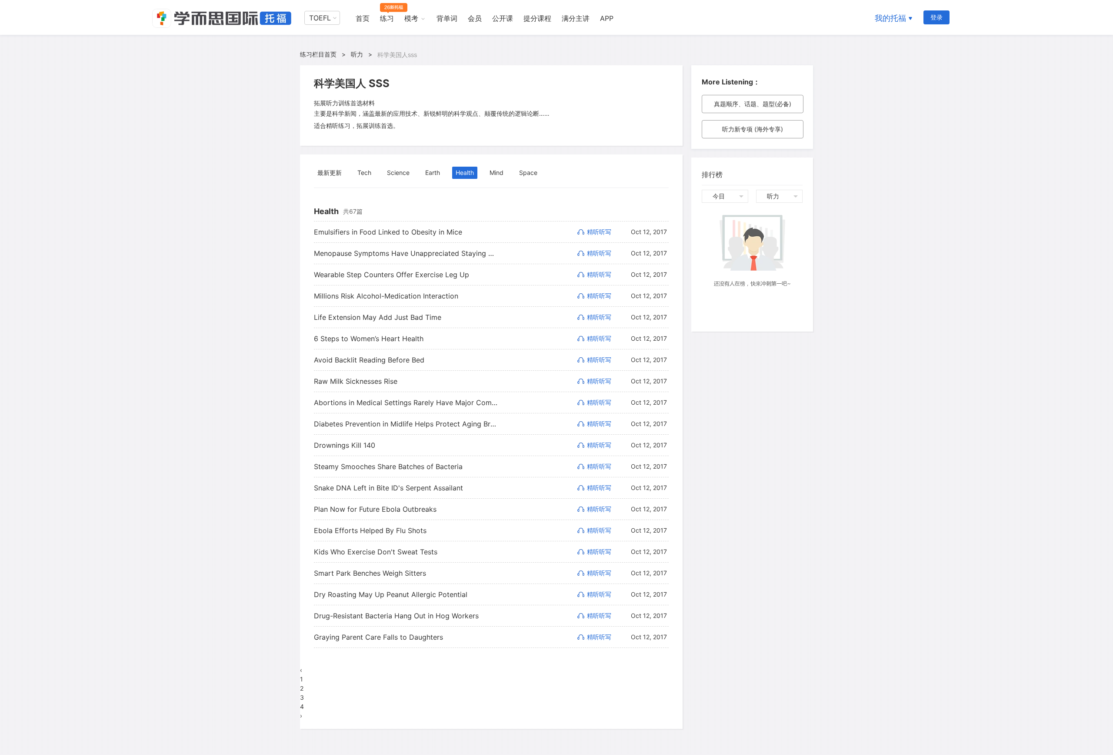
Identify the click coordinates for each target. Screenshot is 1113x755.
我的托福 (890, 18)
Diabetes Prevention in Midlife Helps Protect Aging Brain (406, 423)
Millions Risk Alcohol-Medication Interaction (386, 296)
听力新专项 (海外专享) (752, 129)
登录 (936, 17)
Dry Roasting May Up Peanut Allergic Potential (390, 594)
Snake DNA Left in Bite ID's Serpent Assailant (388, 487)
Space (528, 172)
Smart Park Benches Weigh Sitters (370, 573)
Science (398, 172)
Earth (432, 172)
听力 (357, 54)
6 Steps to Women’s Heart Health (368, 338)
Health (465, 172)
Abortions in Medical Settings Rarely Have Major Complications (406, 402)
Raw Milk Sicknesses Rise (355, 381)
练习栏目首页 (318, 54)
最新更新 (329, 172)
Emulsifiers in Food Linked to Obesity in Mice (388, 232)
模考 (411, 18)
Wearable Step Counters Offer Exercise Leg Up (391, 274)
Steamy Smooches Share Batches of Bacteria (388, 466)
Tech (364, 172)
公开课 (502, 18)
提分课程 (537, 18)
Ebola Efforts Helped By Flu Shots (370, 530)
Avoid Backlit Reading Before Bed (369, 360)
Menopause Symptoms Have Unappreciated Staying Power (406, 253)
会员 (475, 18)
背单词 (447, 18)
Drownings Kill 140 (344, 445)
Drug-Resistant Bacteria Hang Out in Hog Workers (396, 615)
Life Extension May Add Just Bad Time (377, 317)
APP (606, 18)
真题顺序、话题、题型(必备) (752, 103)
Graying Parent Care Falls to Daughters (378, 637)
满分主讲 (576, 18)
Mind (496, 172)
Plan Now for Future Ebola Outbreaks (375, 509)
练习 (387, 18)
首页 (363, 18)
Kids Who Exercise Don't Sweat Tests (375, 551)
